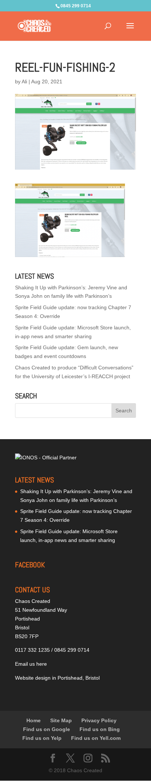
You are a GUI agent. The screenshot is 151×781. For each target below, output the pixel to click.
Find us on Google (46, 729)
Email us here (31, 664)
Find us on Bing (100, 729)
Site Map (61, 720)
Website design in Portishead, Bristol (57, 678)
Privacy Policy (99, 720)
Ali (24, 81)
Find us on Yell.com (96, 738)
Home (33, 720)
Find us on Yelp (42, 738)
